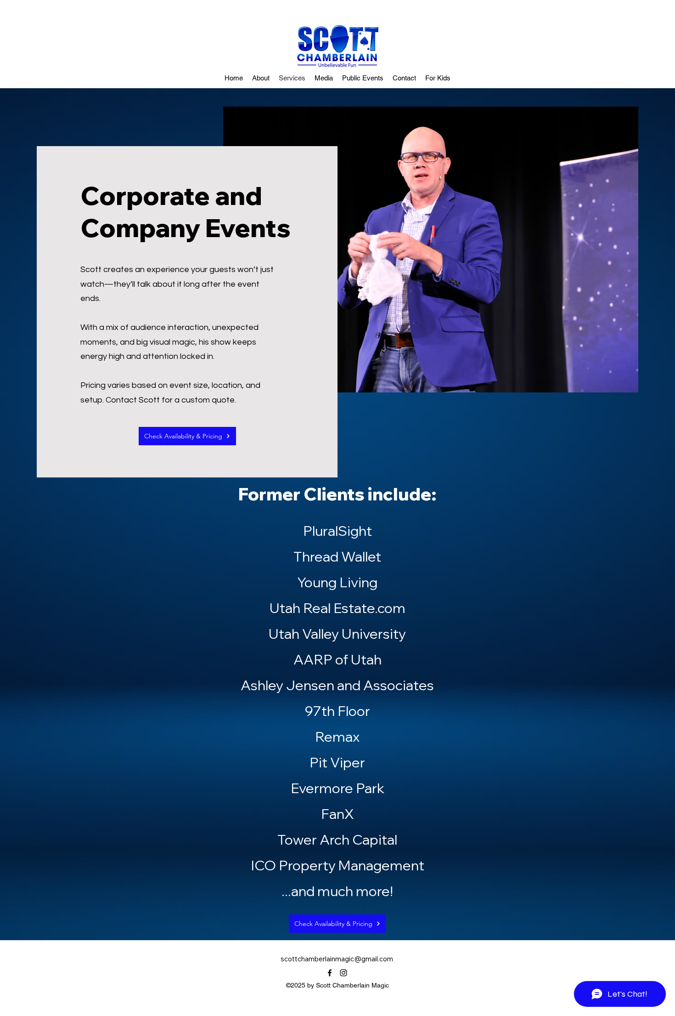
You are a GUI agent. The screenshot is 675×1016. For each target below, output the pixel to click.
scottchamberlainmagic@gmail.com (337, 958)
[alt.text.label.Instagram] (343, 972)
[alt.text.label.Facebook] (329, 972)
